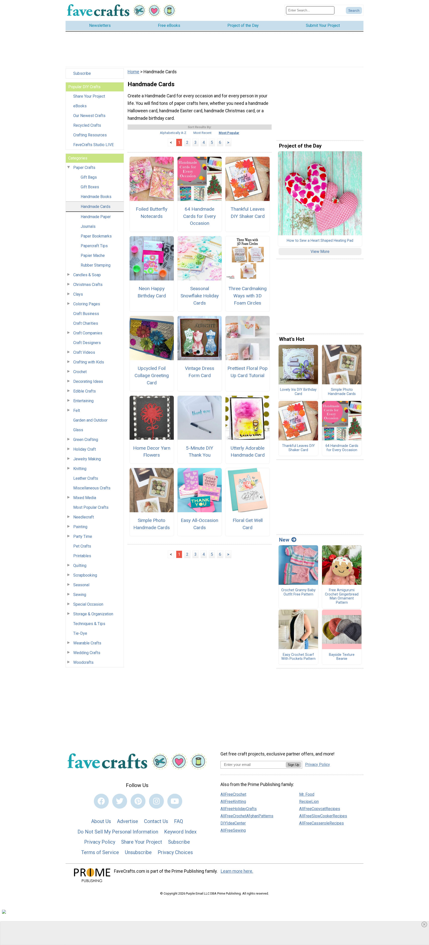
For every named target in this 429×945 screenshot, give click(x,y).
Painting (80, 526)
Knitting (79, 468)
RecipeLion (309, 801)
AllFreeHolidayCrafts (238, 808)
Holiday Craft (84, 449)
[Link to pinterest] (138, 801)
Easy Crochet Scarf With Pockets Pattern (298, 657)
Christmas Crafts (88, 284)
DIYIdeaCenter (233, 823)
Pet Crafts (82, 546)
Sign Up (293, 765)
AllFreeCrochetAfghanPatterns (246, 816)
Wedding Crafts (86, 652)
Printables (82, 555)
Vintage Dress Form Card (199, 371)
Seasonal (81, 585)
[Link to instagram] (156, 801)
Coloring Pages (86, 304)
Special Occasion (88, 604)
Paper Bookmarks (96, 236)
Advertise (127, 821)
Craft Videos (84, 352)
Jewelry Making (87, 459)
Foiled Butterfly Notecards (151, 212)
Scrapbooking (85, 575)
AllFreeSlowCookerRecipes (323, 816)
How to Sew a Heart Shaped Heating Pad (320, 241)
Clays (78, 294)
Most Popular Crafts (90, 507)
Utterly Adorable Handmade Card (248, 451)
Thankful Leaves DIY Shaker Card (248, 212)
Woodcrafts (83, 662)
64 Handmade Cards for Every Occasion (199, 216)
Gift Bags (89, 177)
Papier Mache (93, 255)
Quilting (79, 565)
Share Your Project (89, 96)
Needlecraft (83, 517)
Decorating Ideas (88, 381)
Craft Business (86, 313)
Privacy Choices (175, 852)
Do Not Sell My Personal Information (117, 832)
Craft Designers (87, 342)
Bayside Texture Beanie (342, 657)
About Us (101, 821)
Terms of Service (100, 852)
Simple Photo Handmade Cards (151, 523)
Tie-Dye (80, 633)
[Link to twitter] (119, 801)
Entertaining (83, 400)
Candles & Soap (87, 275)
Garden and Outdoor (90, 420)
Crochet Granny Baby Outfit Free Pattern (298, 592)
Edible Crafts (84, 391)
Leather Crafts (85, 478)
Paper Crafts (84, 167)
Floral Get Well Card (248, 523)
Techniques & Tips (89, 623)
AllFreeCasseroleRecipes (321, 823)
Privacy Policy (99, 842)
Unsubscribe (138, 852)
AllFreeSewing (233, 830)
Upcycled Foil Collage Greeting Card (152, 375)
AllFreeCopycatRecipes (319, 808)
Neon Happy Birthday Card (152, 292)
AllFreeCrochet (233, 794)
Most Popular (229, 133)
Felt (76, 410)
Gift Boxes (90, 187)
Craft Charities (85, 323)
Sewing (79, 594)
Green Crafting (85, 439)
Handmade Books (96, 196)
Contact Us (156, 821)
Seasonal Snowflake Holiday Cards (199, 296)
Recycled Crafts (87, 125)
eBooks (80, 106)
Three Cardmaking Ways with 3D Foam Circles (247, 296)
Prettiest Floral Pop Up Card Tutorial (247, 371)
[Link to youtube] (174, 801)
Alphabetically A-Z (173, 133)
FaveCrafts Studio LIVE (93, 144)
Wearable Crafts (87, 643)
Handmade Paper (96, 216)
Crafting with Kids (88, 362)
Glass (78, 430)
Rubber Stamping (95, 265)
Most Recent (202, 133)
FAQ (178, 821)
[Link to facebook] (101, 801)
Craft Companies (87, 333)
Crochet (80, 371)
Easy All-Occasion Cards (199, 523)
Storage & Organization (93, 614)
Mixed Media (84, 497)
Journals (88, 226)
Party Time (82, 536)
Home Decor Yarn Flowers (151, 451)
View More (320, 251)
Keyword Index (180, 832)
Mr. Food (306, 794)
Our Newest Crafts (89, 115)
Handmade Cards (95, 206)
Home (133, 71)
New (284, 540)
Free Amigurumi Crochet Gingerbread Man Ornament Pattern (341, 596)
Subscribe (82, 73)
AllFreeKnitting (233, 801)
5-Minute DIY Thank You (199, 451)
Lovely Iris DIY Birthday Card (298, 392)
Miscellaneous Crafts (91, 488)
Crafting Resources (90, 135)
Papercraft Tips (94, 245)
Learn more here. (237, 871)
